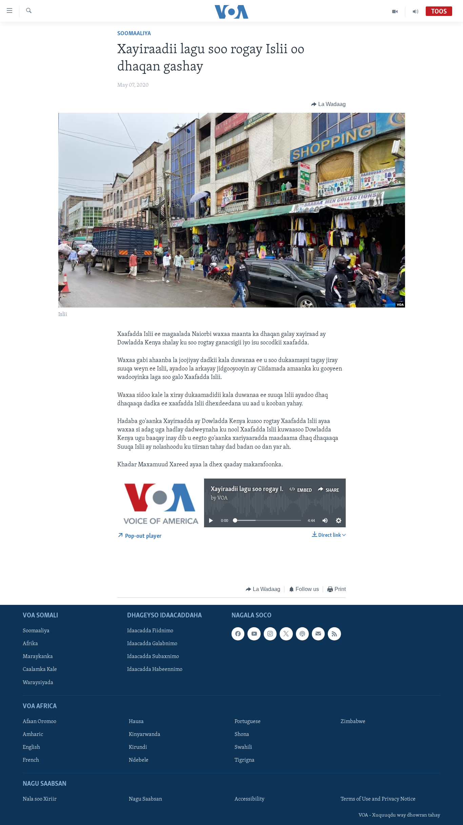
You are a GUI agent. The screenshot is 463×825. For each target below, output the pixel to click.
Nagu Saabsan (145, 799)
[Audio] (415, 11)
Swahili (243, 747)
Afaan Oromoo (39, 721)
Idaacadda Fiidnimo (150, 631)
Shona (242, 734)
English (31, 747)
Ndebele (138, 760)
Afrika (30, 644)
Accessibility (249, 799)
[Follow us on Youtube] (253, 633)
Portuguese (248, 721)
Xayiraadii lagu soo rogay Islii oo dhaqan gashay (275, 489)
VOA (222, 498)
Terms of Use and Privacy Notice (378, 799)
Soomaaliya (134, 34)
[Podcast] (302, 633)
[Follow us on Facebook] (238, 633)
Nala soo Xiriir (40, 799)
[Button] (328, 104)
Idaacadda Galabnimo (152, 644)
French (31, 760)
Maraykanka (38, 656)
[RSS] (334, 633)
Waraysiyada (38, 682)
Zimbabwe (353, 721)
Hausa (136, 721)
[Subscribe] (318, 633)
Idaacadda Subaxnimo (153, 656)
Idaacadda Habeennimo (154, 669)
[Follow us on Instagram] (270, 633)
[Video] (395, 11)
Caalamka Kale (40, 669)
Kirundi (138, 747)
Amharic (33, 734)
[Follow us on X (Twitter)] (286, 633)
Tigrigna (245, 760)
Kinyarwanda (144, 734)
